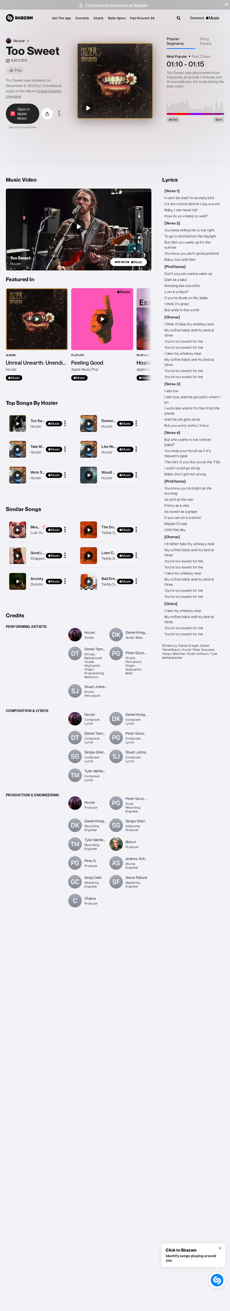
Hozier (36, 426)
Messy (36, 527)
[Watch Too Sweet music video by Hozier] (78, 226)
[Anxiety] (17, 581)
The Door (109, 527)
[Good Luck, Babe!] (17, 555)
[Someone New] (109, 423)
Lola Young (39, 532)
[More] (65, 423)
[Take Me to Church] (38, 449)
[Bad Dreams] (88, 581)
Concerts (82, 18)
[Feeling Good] (102, 334)
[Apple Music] (14, 378)
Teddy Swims (113, 532)
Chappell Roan (42, 558)
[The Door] (88, 529)
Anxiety (37, 578)
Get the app (61, 18)
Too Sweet (39, 420)
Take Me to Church (46, 446)
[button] (226, 4)
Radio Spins (117, 18)
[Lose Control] (88, 555)
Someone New (114, 420)
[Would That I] (109, 475)
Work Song (40, 472)
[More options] (59, 113)
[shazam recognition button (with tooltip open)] (217, 1280)
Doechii (37, 584)
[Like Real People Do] (109, 449)
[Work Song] (38, 475)
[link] (128, 262)
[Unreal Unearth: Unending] (37, 334)
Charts (99, 18)
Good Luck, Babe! (45, 553)
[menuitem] (61, 18)
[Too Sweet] (88, 108)
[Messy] (17, 529)
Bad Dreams (112, 578)
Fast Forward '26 (142, 18)
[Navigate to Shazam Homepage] (19, 18)
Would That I (112, 472)
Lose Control (112, 553)
